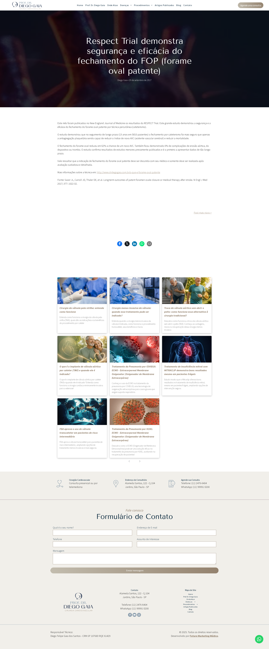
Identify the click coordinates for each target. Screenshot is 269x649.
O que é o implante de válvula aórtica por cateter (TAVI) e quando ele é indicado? (80, 370)
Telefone (57, 539)
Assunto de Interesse (148, 539)
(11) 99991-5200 (201, 487)
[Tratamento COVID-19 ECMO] (134, 349)
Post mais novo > (203, 212)
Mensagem (58, 550)
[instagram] (139, 615)
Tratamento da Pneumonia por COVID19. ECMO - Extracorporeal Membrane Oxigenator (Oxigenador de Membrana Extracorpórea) (134, 372)
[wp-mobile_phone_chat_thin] (172, 488)
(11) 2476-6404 (199, 483)
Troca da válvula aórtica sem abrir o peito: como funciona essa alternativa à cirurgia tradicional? (186, 311)
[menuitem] (80, 5)
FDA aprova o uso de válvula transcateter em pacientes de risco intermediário (79, 432)
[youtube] (134, 615)
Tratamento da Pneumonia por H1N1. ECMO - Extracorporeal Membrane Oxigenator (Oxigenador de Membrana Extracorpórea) (133, 434)
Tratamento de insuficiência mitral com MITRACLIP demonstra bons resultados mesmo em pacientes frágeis (186, 370)
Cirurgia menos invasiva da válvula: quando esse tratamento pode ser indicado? (131, 311)
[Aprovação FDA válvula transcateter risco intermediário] (82, 411)
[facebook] (130, 615)
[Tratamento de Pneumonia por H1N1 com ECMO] (134, 411)
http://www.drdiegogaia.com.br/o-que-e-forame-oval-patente (128, 172)
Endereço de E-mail (147, 527)
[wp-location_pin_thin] (116, 488)
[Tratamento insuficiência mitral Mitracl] (187, 349)
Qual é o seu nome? (63, 527)
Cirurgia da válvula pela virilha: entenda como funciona (82, 309)
